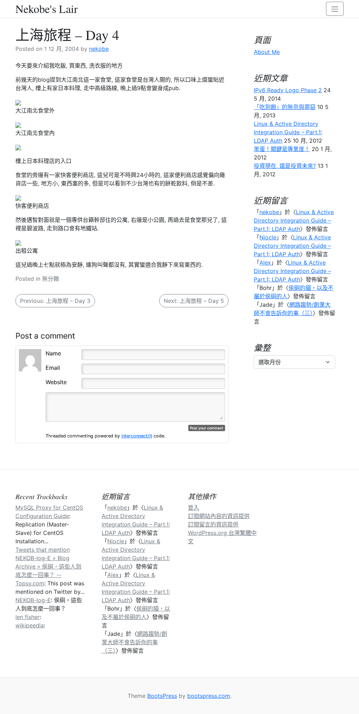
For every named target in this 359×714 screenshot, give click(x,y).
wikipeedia (29, 625)
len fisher (27, 616)
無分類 (50, 278)
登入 (193, 507)
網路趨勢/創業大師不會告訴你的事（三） (134, 642)
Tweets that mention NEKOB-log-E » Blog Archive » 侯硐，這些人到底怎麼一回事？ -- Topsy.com (48, 566)
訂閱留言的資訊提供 (213, 524)
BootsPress (162, 695)
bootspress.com (208, 695)
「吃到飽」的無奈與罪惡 (285, 106)
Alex (265, 262)
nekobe (99, 48)
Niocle (267, 237)
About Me (267, 51)
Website (56, 382)
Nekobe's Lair (46, 8)
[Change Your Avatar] (30, 359)
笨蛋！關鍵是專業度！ (282, 148)
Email (53, 367)
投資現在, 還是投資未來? (285, 165)
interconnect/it (136, 435)
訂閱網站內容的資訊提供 (219, 515)
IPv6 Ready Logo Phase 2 (288, 90)
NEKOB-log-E (33, 600)
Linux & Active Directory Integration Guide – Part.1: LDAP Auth (288, 132)
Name (53, 353)
